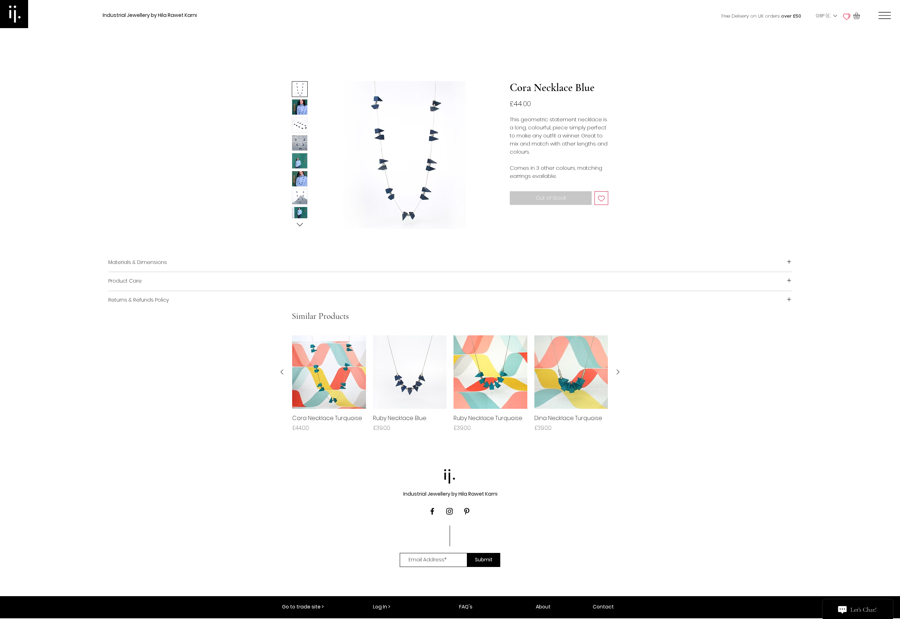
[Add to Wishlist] (601, 198)
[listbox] (826, 16)
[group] (450, 387)
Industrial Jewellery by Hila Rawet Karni (150, 15)
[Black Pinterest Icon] (466, 511)
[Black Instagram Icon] (449, 511)
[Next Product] (618, 372)
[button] (826, 16)
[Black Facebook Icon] (432, 511)
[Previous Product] (282, 372)
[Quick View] (329, 372)
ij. (450, 474)
